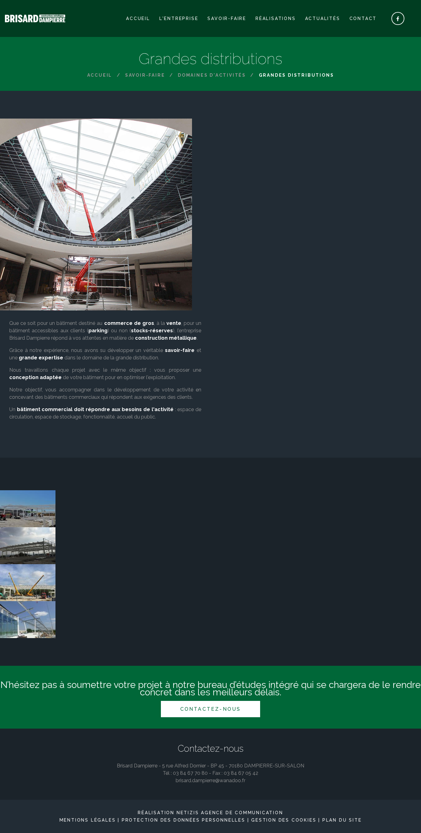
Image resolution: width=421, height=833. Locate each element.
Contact (363, 18)
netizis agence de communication (230, 812)
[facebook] (397, 18)
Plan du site (342, 820)
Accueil (138, 18)
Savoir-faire (226, 18)
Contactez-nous (210, 709)
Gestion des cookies (283, 820)
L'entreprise (178, 18)
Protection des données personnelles (183, 820)
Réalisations (275, 18)
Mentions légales (87, 820)
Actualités (322, 18)
